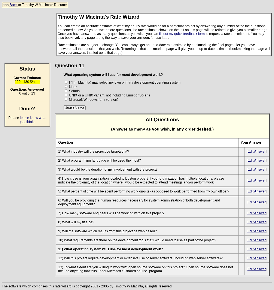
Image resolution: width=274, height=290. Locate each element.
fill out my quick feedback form (182, 34)
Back (13, 5)
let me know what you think (33, 119)
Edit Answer (256, 151)
